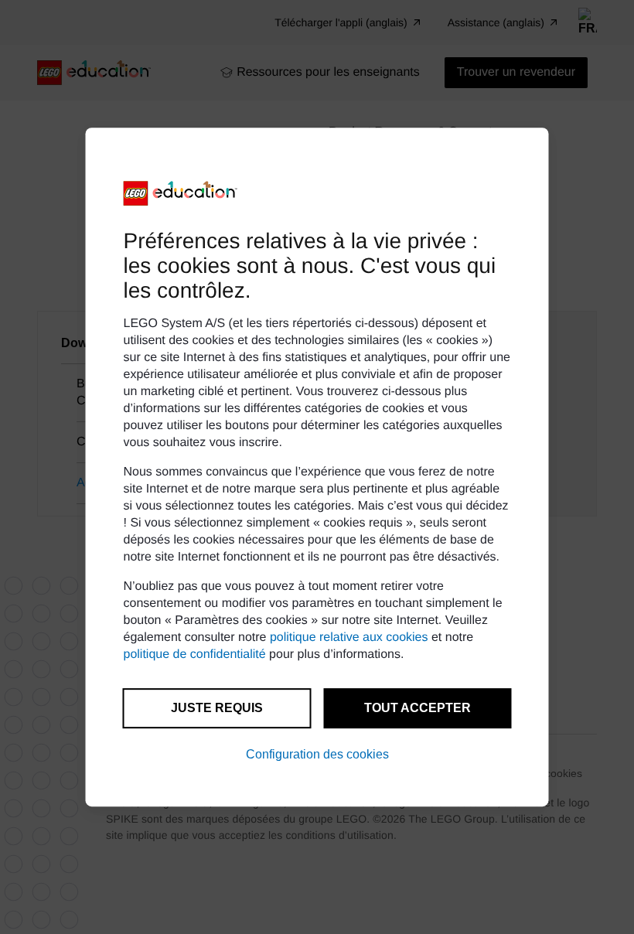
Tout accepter (417, 707)
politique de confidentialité (195, 654)
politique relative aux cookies (349, 637)
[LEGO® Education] (181, 193)
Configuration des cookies (317, 754)
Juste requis (217, 707)
